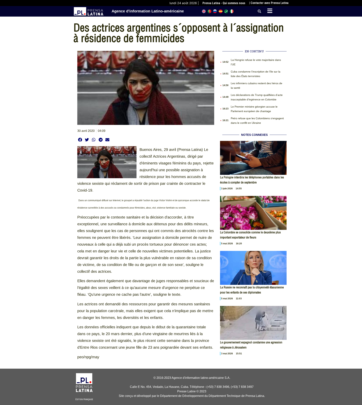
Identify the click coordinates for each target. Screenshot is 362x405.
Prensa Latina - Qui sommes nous (223, 3)
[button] (259, 11)
